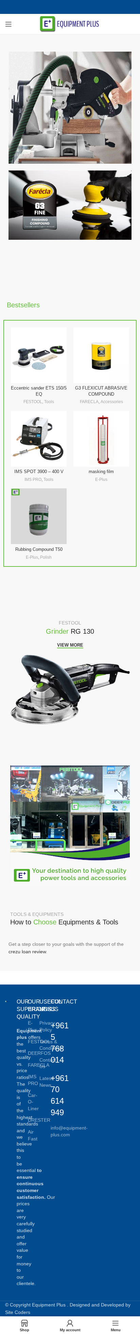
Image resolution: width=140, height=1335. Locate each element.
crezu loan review (27, 951)
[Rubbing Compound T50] (39, 516)
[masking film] (101, 439)
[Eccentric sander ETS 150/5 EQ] (39, 355)
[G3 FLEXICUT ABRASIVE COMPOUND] (101, 355)
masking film (101, 471)
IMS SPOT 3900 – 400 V (39, 471)
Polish (46, 557)
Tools (49, 401)
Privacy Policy (47, 1026)
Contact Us (47, 1063)
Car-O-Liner (33, 1102)
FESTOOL (32, 401)
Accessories (112, 401)
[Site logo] (70, 23)
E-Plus (101, 479)
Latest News (46, 1082)
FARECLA (89, 401)
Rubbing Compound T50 (39, 549)
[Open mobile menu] (8, 24)
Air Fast (32, 1135)
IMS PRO (32, 479)
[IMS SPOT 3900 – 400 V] (39, 439)
